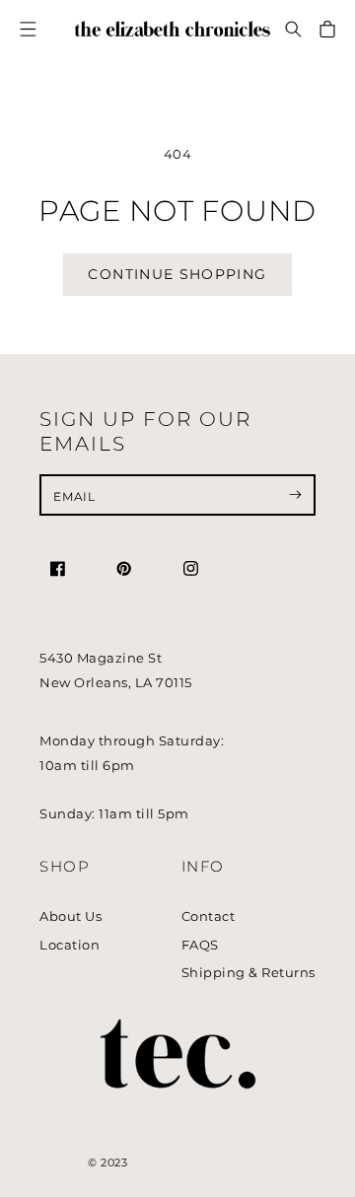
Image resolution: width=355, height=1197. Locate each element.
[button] (294, 29)
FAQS (200, 945)
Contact (208, 916)
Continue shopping (177, 274)
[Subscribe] (295, 495)
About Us (70, 916)
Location (69, 945)
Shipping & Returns (248, 972)
